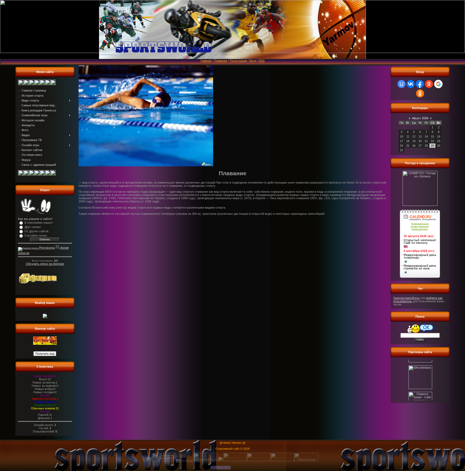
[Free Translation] (45, 317)
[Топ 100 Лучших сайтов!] (259, 460)
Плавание (220, 60)
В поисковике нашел (38, 222)
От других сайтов (36, 231)
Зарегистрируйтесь (406, 298)
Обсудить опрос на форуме (45, 263)
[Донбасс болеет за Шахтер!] (420, 399)
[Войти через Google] (438, 84)
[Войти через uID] (401, 84)
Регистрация (238, 60)
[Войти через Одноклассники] (420, 93)
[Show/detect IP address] (220, 460)
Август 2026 (420, 118)
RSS (262, 60)
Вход (252, 60)
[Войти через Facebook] (420, 84)
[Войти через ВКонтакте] (411, 84)
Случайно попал (35, 235)
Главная (206, 60)
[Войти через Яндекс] (429, 84)
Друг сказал (32, 227)
